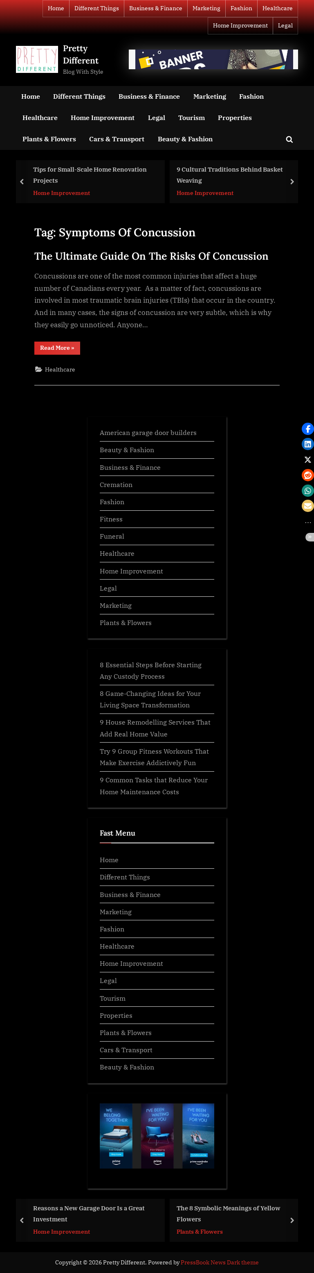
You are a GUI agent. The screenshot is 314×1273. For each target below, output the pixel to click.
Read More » (60, 349)
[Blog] (213, 59)
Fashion (241, 8)
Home (56, 8)
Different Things (96, 8)
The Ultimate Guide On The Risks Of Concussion (151, 256)
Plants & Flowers (49, 138)
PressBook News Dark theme (220, 1262)
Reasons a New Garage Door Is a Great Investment (89, 1213)
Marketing (206, 8)
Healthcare (277, 8)
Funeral (112, 536)
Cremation (116, 484)
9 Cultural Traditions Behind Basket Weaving (230, 175)
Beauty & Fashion (185, 138)
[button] (308, 429)
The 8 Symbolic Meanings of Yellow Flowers (228, 1213)
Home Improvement (240, 25)
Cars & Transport (116, 138)
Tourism (191, 117)
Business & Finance (155, 8)
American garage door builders (148, 432)
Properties (235, 117)
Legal (285, 25)
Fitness (111, 518)
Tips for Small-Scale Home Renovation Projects (90, 175)
